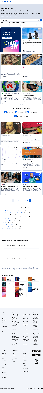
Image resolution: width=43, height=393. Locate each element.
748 (27, 200)
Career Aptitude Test (36, 315)
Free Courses (4, 377)
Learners (13, 351)
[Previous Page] (13, 200)
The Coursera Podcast (14, 359)
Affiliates (24, 367)
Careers (3, 356)
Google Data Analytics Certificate (15, 322)
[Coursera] (7, 2)
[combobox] (19, 20)
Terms (24, 355)
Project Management (5, 328)
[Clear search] (39, 20)
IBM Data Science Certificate (15, 340)
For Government (4, 370)
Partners (13, 353)
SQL (2, 331)
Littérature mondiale (6, 214)
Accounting (3, 314)
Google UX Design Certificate (15, 331)
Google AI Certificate (15, 315)
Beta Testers (14, 355)
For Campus (4, 372)
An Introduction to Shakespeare (8, 220)
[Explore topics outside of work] (21, 116)
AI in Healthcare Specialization (25, 325)
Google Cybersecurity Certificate (14, 318)
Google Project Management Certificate (14, 328)
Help (23, 358)
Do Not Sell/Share (25, 371)
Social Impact (4, 375)
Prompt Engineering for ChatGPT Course (26, 340)
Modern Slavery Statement (25, 369)
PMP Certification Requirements (36, 337)
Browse (4, 6)
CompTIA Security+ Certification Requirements (36, 325)
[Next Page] (30, 200)
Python (3, 329)
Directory (24, 365)
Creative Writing (5, 222)
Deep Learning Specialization (25, 327)
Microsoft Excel (4, 326)
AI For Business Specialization (25, 319)
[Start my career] (9, 112)
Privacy (24, 356)
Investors (24, 353)
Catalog (3, 358)
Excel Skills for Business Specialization (25, 331)
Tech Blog (13, 361)
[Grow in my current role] (32, 112)
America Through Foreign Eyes (7, 218)
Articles (24, 363)
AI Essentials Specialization (25, 316)
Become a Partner (5, 374)
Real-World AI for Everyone (7, 226)
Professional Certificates (4, 362)
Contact (24, 361)
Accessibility (25, 360)
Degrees (3, 367)
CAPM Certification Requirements (36, 318)
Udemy (3, 379)
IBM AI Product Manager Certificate (15, 337)
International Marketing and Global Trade (10, 228)
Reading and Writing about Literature (9, 224)
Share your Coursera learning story (36, 344)
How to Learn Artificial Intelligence (36, 334)
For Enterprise (4, 369)
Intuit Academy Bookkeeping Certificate (14, 343)
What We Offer (4, 353)
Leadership (3, 355)
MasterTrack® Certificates (4, 365)
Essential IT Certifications (35, 329)
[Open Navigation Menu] (2, 2)
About (3, 351)
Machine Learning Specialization (25, 337)
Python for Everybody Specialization (25, 343)
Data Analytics (4, 320)
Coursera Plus (4, 360)
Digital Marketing (4, 322)
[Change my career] (20, 112)
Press (24, 351)
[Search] (41, 20)
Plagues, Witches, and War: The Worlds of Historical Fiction (13, 212)
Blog (13, 356)
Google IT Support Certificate (15, 325)
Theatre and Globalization (7, 216)
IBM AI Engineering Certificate (15, 334)
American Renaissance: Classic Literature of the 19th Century (13, 210)
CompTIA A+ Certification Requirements (35, 321)
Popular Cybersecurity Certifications (35, 340)
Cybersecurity (4, 318)
